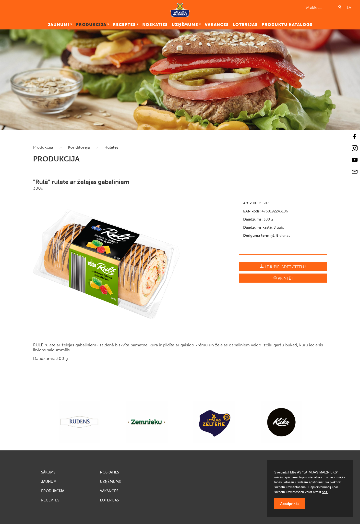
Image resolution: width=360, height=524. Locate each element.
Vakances (217, 24)
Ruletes (112, 147)
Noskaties (155, 24)
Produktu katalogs (287, 24)
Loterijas (245, 24)
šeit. (325, 492)
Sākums (48, 472)
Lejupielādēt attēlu (285, 266)
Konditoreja (79, 147)
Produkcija (91, 24)
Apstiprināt (289, 504)
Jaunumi (58, 24)
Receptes (124, 24)
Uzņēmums (185, 24)
